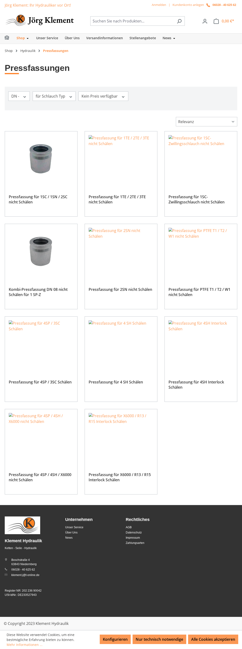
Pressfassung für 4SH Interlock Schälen (196, 384)
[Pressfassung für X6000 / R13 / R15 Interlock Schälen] (121, 436)
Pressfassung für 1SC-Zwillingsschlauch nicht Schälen (197, 199)
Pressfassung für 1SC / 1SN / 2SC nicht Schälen (38, 199)
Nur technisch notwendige (159, 639)
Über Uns (71, 532)
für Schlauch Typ (51, 96)
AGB (129, 527)
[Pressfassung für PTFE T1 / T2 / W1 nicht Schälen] (201, 251)
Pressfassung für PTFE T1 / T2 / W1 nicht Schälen (199, 292)
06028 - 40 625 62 (224, 5)
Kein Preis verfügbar (100, 96)
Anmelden (159, 5)
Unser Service (74, 527)
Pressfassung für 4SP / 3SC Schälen (40, 382)
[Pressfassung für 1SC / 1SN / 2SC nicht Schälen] (41, 158)
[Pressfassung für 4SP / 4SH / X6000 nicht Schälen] (41, 436)
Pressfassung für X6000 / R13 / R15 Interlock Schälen (120, 477)
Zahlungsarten (135, 543)
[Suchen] (179, 21)
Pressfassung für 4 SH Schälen (116, 382)
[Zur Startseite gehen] (40, 20)
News (69, 537)
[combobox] (132, 21)
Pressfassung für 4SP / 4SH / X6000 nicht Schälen (40, 477)
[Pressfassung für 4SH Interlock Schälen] (201, 344)
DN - (15, 96)
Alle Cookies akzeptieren (213, 639)
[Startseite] (10, 39)
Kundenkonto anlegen (188, 5)
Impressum (133, 537)
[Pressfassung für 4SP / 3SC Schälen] (41, 344)
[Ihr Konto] (205, 21)
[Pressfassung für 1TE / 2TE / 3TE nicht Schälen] (121, 158)
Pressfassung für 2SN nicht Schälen (120, 289)
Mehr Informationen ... (25, 644)
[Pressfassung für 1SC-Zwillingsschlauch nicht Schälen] (201, 158)
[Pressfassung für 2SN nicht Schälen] (121, 251)
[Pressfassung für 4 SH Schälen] (121, 344)
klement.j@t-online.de (25, 575)
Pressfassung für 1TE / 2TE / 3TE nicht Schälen (117, 199)
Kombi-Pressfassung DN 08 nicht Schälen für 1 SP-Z (38, 292)
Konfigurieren (115, 639)
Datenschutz (134, 532)
